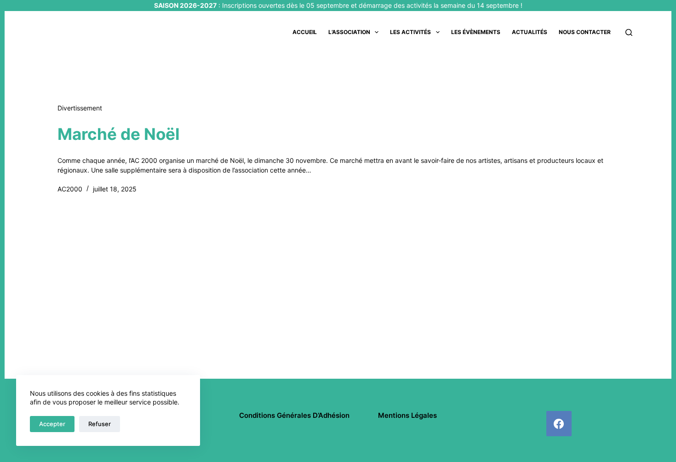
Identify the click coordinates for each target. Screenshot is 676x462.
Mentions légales (407, 415)
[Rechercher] (628, 32)
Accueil (304, 32)
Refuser (99, 423)
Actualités (529, 32)
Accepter (52, 423)
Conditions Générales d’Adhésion (294, 415)
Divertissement (79, 108)
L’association (349, 32)
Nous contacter (585, 32)
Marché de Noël (118, 134)
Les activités (410, 32)
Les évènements (475, 32)
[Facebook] (559, 423)
